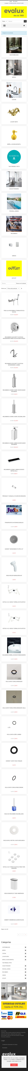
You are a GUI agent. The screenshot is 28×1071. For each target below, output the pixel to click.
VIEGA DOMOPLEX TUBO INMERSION (14, 893)
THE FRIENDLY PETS (14, 166)
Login (10, 1)
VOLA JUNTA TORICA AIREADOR (14, 681)
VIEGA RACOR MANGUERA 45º (14, 575)
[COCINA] (14, 89)
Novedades (4, 1047)
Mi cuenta (15, 1)
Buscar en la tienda (21, 283)
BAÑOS (14, 77)
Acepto (14, 1065)
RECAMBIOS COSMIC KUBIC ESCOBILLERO (14, 416)
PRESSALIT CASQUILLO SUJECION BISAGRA (14, 496)
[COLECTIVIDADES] (14, 179)
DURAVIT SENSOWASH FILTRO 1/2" (14, 549)
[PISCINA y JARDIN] (14, 201)
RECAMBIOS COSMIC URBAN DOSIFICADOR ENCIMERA (14, 443)
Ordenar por (3, 288)
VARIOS (14, 255)
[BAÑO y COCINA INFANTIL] (14, 134)
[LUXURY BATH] (14, 110)
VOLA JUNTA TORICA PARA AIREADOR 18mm (14, 708)
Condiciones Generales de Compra (9, 1044)
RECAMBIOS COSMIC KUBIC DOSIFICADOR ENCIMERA (14, 390)
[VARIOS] (14, 244)
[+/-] (21, 288)
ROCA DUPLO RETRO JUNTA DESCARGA (14, 840)
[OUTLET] (14, 268)
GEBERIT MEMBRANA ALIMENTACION (14, 920)
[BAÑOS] (14, 67)
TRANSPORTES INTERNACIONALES (14, 522)
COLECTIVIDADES (14, 188)
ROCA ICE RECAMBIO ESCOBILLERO (14, 814)
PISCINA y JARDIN (14, 211)
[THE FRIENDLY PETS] (14, 156)
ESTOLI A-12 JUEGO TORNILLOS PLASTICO (14, 602)
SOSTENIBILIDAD (14, 55)
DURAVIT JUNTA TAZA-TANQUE (14, 761)
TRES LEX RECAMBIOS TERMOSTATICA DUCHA (14, 311)
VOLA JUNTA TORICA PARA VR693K (14, 787)
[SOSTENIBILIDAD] (14, 45)
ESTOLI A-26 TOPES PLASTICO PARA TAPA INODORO (14, 867)
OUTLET (14, 278)
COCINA (14, 99)
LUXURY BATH (14, 121)
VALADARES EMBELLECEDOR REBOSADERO (14, 655)
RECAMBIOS (14, 233)
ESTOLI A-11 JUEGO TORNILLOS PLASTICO (14, 628)
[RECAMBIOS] (14, 223)
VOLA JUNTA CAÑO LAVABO (14, 734)
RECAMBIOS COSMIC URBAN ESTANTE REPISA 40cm (14, 470)
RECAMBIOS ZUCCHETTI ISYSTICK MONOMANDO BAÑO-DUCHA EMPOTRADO (14, 337)
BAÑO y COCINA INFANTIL (14, 144)
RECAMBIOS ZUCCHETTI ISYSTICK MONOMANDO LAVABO (14, 364)
